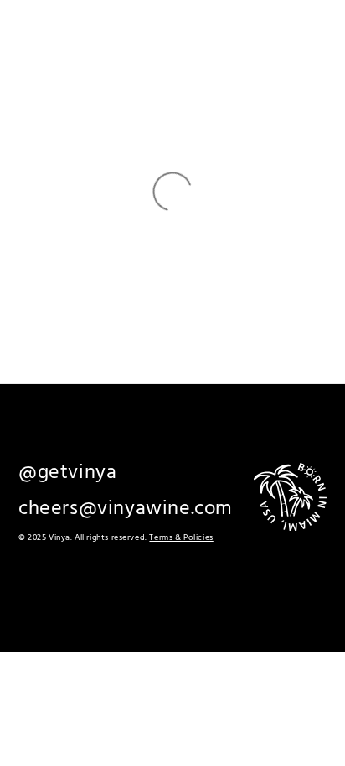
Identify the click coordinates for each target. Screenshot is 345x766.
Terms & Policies (181, 537)
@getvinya (67, 473)
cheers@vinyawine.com (125, 509)
